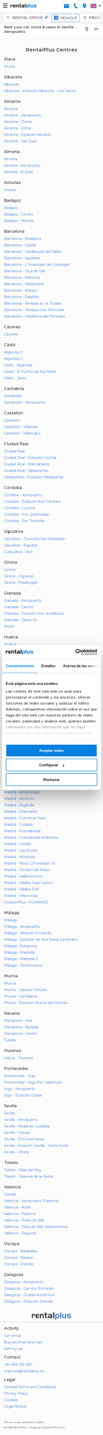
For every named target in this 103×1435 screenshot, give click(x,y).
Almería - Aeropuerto (22, 165)
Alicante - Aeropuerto (22, 115)
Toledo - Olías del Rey (22, 1170)
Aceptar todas (51, 750)
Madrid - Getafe (17, 844)
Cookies (11, 1400)
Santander (13, 396)
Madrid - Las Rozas (20, 850)
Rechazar (51, 779)
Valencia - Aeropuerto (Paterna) (31, 1201)
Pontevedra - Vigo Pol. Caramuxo (33, 1082)
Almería (10, 159)
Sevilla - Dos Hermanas (24, 1139)
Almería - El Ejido (18, 172)
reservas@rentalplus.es (24, 1371)
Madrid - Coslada (18, 824)
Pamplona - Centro (20, 1033)
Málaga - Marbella (19, 952)
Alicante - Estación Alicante (27, 134)
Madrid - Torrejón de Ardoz (27, 870)
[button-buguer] (5, 5)
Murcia (10, 983)
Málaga (10, 920)
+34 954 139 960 (18, 1364)
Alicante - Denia (18, 121)
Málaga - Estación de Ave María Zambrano (41, 939)
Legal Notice (15, 1406)
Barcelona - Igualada (22, 258)
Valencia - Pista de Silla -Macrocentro (36, 1226)
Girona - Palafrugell (20, 582)
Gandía (10, 1194)
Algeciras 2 (13, 352)
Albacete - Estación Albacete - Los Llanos (40, 91)
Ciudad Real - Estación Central (30, 457)
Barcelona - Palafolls (21, 297)
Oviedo (10, 190)
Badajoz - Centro (18, 214)
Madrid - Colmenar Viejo (25, 818)
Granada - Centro (19, 607)
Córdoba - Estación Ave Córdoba (32, 501)
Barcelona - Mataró (20, 290)
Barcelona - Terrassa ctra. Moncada (34, 310)
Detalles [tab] (48, 666)
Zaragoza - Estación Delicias (28, 1301)
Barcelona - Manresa (22, 277)
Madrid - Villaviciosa (21, 895)
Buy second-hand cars (23, 1342)
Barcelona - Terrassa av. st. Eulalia (32, 303)
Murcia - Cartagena (20, 996)
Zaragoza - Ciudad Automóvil (29, 1295)
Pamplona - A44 (18, 1020)
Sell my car (13, 1348)
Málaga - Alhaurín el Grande (28, 933)
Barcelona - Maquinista (24, 284)
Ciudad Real (14, 451)
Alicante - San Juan (20, 141)
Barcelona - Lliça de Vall (24, 271)
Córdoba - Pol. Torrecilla (24, 521)
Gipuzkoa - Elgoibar (21, 545)
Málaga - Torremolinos (23, 965)
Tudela (10, 1040)
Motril (9, 626)
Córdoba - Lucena (19, 508)
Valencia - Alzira (17, 1207)
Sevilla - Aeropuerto (21, 1119)
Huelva (10, 644)
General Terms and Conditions (30, 1387)
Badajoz (11, 208)
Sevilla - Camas (17, 1132)
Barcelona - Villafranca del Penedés (34, 316)
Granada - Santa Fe (20, 620)
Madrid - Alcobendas (22, 792)
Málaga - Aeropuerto (22, 926)
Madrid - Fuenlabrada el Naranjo (31, 837)
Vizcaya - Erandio (19, 1264)
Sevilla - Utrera (16, 1152)
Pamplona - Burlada (21, 1027)
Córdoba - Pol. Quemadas (26, 514)
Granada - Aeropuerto (23, 600)
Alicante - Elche (17, 128)
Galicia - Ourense (18, 1058)
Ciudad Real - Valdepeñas (26, 470)
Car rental (12, 1335)
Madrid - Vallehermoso (23, 876)
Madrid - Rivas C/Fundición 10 (29, 863)
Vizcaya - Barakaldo (21, 1251)
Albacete (12, 84)
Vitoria (9, 66)
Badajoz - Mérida (18, 221)
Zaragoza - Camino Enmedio (29, 1288)
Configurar (48, 765)
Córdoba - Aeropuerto (23, 495)
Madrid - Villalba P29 (21, 889)
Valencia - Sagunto (20, 1233)
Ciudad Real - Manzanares (26, 464)
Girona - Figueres (19, 576)
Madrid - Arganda (19, 805)
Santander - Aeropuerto (24, 402)
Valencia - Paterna (20, 1214)
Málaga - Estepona (20, 946)
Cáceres (11, 334)
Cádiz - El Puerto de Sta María (30, 371)
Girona (9, 569)
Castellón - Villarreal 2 (22, 433)
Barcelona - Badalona (22, 238)
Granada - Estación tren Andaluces (34, 613)
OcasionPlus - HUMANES (26, 902)
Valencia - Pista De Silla (24, 1220)
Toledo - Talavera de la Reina (28, 1176)
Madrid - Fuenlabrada (22, 831)
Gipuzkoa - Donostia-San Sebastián (34, 539)
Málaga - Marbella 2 (21, 959)
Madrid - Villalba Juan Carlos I (29, 883)
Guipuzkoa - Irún (18, 552)
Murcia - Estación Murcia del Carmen (36, 1002)
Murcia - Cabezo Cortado (25, 990)
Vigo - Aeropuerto (19, 1089)
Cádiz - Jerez (15, 378)
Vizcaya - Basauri (18, 1257)
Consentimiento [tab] (20, 666)
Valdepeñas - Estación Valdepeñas (33, 477)
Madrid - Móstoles (19, 857)
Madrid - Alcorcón (19, 798)
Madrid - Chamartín (21, 811)
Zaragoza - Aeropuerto (24, 1282)
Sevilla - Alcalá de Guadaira (27, 1126)
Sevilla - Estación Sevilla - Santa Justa (36, 1145)
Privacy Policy (16, 1393)
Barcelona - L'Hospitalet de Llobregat (36, 264)
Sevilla (9, 1113)
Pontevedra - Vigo (20, 1076)
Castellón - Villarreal (21, 427)
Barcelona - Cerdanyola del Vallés (32, 251)
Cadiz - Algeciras (18, 365)
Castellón (12, 420)
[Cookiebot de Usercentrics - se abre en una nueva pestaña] (75, 652)
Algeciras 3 (13, 358)
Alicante (11, 109)
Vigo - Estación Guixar (23, 1095)
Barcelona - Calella (20, 245)
